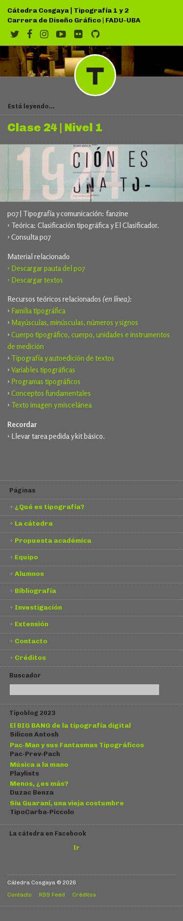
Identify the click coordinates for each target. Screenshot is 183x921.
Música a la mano (39, 764)
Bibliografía (35, 590)
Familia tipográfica (38, 310)
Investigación (38, 607)
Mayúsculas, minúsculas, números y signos (74, 322)
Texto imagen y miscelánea (51, 404)
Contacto (31, 641)
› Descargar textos (35, 280)
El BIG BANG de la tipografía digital (70, 725)
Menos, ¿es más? (39, 783)
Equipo (26, 557)
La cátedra (34, 523)
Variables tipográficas (43, 369)
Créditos (30, 657)
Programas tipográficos (46, 381)
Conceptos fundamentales (51, 393)
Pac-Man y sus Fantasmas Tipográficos (77, 745)
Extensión (31, 624)
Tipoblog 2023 (32, 712)
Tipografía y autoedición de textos (62, 358)
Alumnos (29, 573)
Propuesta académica (53, 540)
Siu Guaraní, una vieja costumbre (67, 803)
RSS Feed (52, 894)
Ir (76, 847)
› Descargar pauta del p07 (46, 268)
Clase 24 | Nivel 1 (54, 128)
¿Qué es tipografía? (49, 507)
